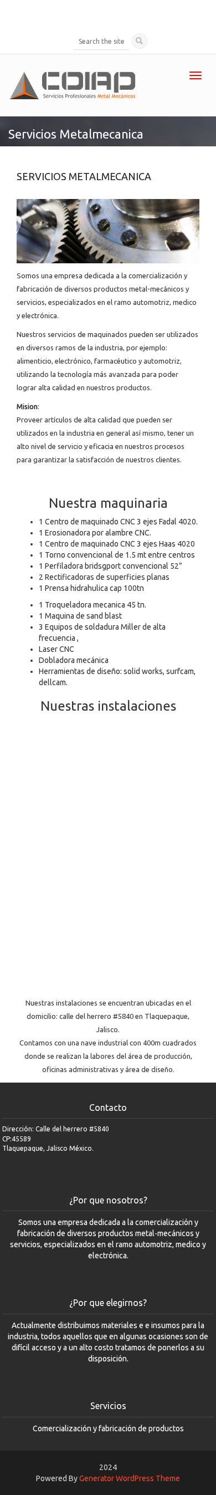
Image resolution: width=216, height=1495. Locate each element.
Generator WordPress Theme (129, 1478)
